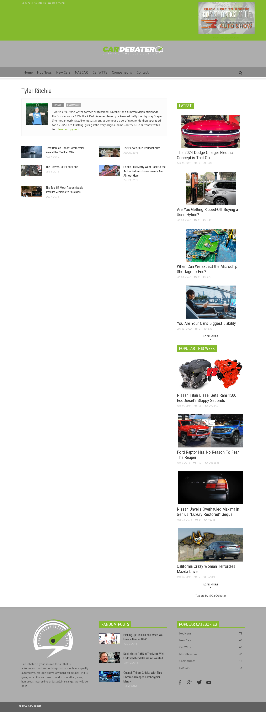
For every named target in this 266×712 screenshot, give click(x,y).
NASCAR (81, 72)
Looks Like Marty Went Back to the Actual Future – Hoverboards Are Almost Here (144, 171)
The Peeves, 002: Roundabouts (141, 148)
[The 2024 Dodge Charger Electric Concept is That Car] (210, 131)
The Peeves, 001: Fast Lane (62, 167)
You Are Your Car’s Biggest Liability (206, 323)
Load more (210, 336)
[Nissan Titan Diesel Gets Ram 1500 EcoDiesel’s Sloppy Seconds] (210, 374)
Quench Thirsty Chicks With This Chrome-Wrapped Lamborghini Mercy (142, 677)
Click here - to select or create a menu (43, 2)
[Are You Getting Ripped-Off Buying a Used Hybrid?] (211, 188)
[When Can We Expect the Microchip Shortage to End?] (211, 245)
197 (199, 462)
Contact (143, 72)
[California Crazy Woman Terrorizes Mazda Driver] (210, 544)
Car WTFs (99, 72)
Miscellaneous (211, 654)
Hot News (44, 72)
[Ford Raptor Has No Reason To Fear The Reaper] (210, 430)
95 (199, 405)
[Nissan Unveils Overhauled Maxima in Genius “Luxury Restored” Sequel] (210, 487)
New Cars (63, 72)
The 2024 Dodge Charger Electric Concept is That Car (205, 155)
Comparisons (122, 72)
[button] (240, 72)
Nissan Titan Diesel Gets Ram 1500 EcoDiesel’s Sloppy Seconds (206, 398)
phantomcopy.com (68, 129)
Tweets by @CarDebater (226, 37)
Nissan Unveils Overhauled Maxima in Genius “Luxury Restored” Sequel (208, 512)
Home (28, 72)
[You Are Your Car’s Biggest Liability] (211, 302)
